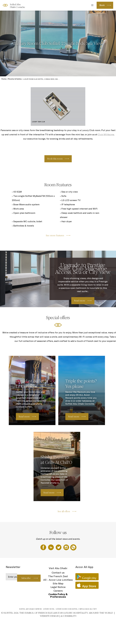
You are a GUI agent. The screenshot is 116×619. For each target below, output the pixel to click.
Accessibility (68, 615)
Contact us (58, 572)
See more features (55, 235)
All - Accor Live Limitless (58, 579)
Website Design (49, 615)
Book (102, 5)
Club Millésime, (106, 134)
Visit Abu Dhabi (58, 568)
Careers (58, 590)
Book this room (55, 158)
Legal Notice (58, 587)
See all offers (64, 511)
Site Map (58, 583)
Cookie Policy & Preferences (58, 595)
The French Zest (58, 576)
